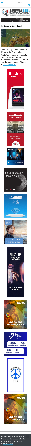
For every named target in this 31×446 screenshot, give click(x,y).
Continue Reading (9, 64)
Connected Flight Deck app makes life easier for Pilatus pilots (14, 51)
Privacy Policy (8, 443)
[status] (27, 436)
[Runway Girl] (15, 16)
